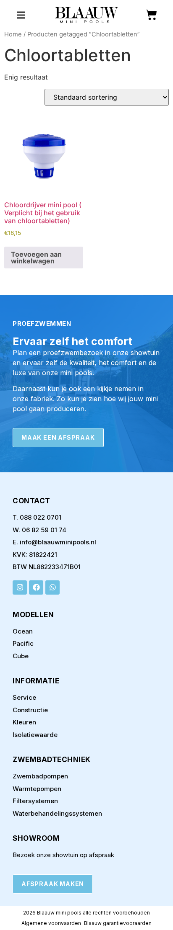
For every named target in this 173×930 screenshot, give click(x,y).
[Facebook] (36, 587)
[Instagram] (20, 587)
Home (13, 34)
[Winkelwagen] (151, 15)
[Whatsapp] (52, 587)
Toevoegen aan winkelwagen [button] (36, 257)
